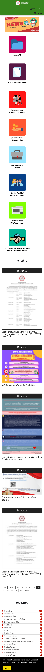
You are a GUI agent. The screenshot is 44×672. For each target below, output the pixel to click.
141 (41, 633)
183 (22, 587)
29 (41, 641)
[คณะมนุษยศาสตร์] (22, 3)
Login (34, 9)
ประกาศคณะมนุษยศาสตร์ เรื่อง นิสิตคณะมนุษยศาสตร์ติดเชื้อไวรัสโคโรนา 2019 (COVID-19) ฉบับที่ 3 (22, 334)
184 (26, 587)
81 (41, 650)
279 (41, 622)
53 (41, 652)
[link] (17, 48)
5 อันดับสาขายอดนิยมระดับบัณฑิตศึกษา (19, 385)
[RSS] (2, 611)
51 (41, 619)
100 (41, 627)
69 (41, 616)
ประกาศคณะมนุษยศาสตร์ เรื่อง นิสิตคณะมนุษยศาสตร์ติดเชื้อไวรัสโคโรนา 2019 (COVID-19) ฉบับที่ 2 (22, 574)
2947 (40, 611)
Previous (12, 587)
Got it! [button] (6, 668)
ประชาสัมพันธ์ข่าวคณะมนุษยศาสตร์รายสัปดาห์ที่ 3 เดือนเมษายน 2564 (22, 458)
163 (41, 639)
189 (8, 590)
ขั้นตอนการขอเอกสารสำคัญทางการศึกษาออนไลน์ (19, 498)
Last (26, 590)
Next (21, 590)
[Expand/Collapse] (20, 622)
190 (12, 590)
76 (41, 636)
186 (34, 587)
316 (41, 614)
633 (41, 644)
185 (30, 587)
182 (18, 587)
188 (4, 590)
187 (38, 587)
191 (16, 590)
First (5, 587)
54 (41, 625)
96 (41, 647)
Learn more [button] (32, 663)
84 (41, 630)
